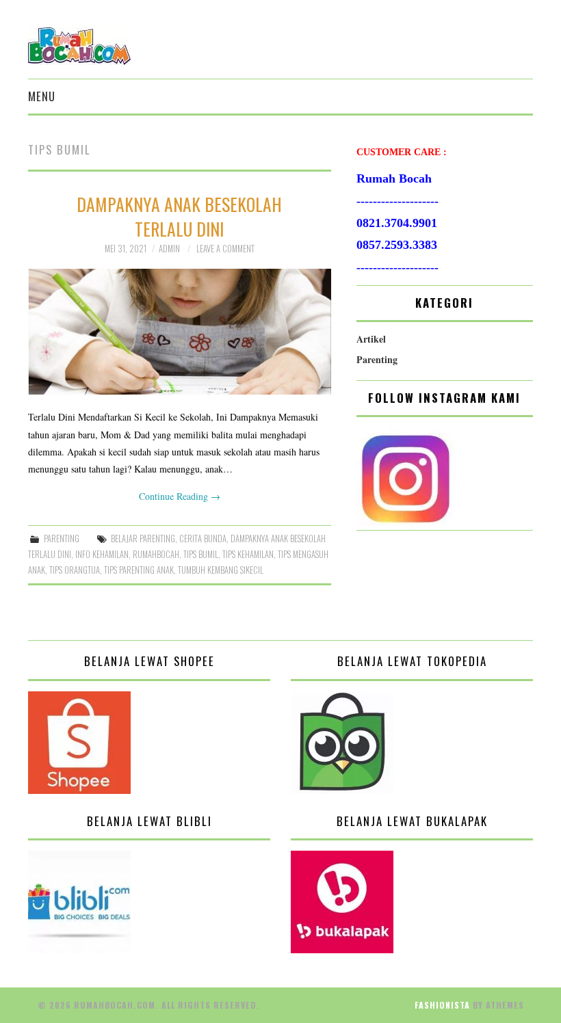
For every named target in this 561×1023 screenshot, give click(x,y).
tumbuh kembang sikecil (220, 569)
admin (169, 248)
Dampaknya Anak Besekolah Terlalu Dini (179, 216)
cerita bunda (202, 538)
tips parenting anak (139, 569)
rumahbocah (156, 554)
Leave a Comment (225, 248)
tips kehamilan (248, 554)
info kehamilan (102, 554)
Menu (41, 96)
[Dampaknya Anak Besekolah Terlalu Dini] (179, 332)
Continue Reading (179, 496)
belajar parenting (143, 538)
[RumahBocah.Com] (79, 44)
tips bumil (200, 554)
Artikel (371, 339)
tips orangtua (74, 569)
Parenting (61, 538)
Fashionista (442, 1004)
